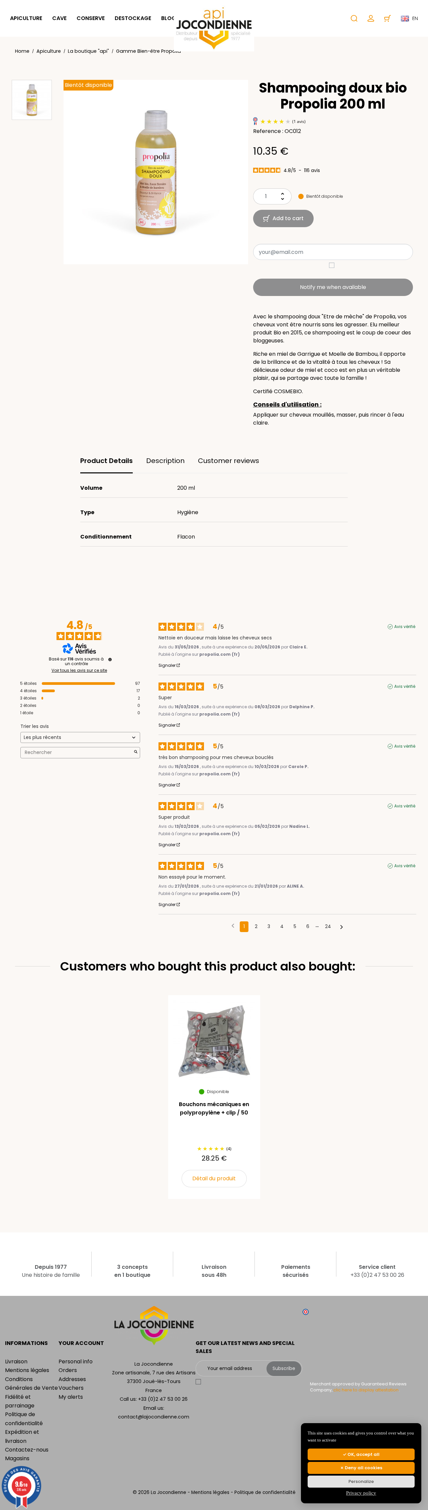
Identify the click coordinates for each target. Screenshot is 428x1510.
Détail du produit (214, 1178)
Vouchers (71, 1388)
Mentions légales (27, 1370)
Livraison (16, 1361)
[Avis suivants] (341, 927)
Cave (59, 18)
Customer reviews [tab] (228, 460)
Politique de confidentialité (265, 1492)
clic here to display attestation (366, 1390)
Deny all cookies (363, 1468)
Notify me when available (333, 287)
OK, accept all (363, 1454)
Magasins (17, 1458)
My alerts (71, 1397)
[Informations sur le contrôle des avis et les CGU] (110, 659)
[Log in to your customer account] (370, 18)
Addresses (72, 1379)
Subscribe (284, 1368)
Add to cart (288, 218)
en (415, 18)
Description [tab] (165, 460)
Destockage (133, 18)
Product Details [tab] (106, 460)
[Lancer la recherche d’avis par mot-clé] (135, 752)
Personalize (361, 1481)
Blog (168, 18)
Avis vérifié (404, 626)
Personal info (76, 1361)
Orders (68, 1370)
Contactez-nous (26, 1450)
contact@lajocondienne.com (153, 1416)
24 (328, 926)
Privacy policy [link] (361, 1493)
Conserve (91, 18)
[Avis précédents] (232, 926)
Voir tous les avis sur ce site (79, 670)
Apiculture (26, 18)
